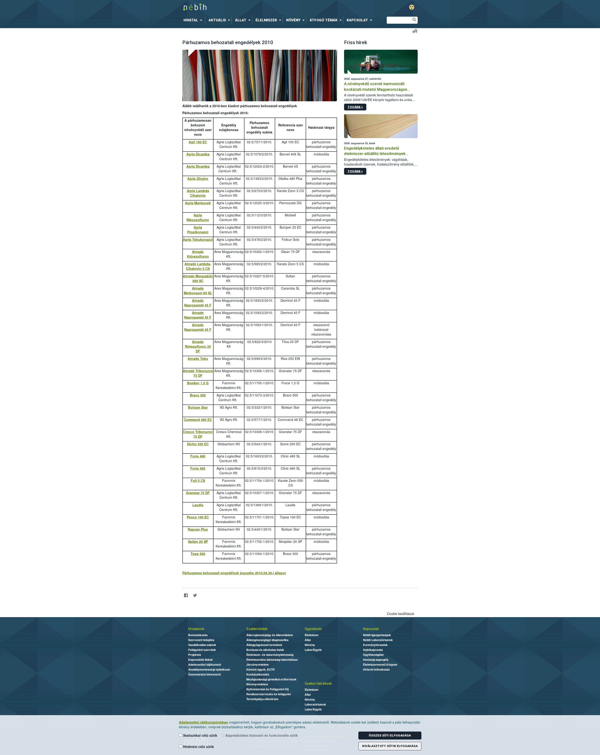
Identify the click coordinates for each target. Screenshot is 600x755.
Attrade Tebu (198, 358)
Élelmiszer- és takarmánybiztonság (269, 655)
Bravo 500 (198, 395)
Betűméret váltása (415, 31)
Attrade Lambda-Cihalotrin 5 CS (197, 266)
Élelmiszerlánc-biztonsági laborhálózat (272, 659)
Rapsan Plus (198, 529)
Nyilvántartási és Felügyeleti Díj (267, 689)
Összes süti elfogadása (390, 735)
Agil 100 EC (198, 142)
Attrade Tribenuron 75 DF (198, 373)
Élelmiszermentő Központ (380, 664)
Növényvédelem (257, 684)
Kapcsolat (371, 629)
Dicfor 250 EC (198, 444)
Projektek (194, 655)
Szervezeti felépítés (201, 640)
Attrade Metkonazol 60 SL (198, 290)
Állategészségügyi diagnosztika (267, 640)
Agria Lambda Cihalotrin (198, 193)
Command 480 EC (198, 419)
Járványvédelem (257, 664)
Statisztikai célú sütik (199, 735)
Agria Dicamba (198, 154)
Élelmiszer (312, 635)
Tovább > (355, 107)
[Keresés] (414, 20)
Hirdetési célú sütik (198, 746)
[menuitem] (193, 20)
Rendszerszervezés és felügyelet (268, 694)
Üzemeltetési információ (204, 674)
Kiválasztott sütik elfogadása (390, 746)
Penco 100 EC (198, 517)
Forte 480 (197, 456)
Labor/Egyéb (313, 650)
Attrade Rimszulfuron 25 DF (198, 346)
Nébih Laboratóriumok (378, 640)
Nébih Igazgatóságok (377, 635)
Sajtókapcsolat (373, 650)
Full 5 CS (198, 480)
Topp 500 (198, 553)
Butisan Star (198, 407)
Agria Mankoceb (198, 202)
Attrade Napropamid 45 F (197, 302)
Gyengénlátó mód (411, 7)
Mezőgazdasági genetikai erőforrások (271, 679)
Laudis (197, 504)
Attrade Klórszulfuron (198, 254)
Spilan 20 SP (198, 541)
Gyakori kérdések (318, 683)
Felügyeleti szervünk (202, 650)
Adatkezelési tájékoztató (204, 664)
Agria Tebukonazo (197, 239)
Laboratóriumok (315, 704)
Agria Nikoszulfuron (198, 217)
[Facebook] (186, 595)
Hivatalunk (196, 629)
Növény (310, 645)
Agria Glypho (197, 178)
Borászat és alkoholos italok (265, 650)
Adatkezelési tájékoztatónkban (203, 722)
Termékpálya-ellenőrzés (262, 699)
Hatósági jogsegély (376, 659)
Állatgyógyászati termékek (264, 645)
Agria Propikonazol (197, 229)
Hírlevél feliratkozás (376, 669)
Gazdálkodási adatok (202, 645)
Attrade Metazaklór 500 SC (198, 278)
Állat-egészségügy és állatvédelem (269, 635)
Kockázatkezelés (257, 674)
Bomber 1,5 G (198, 383)
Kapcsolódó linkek (200, 659)
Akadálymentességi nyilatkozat (209, 669)
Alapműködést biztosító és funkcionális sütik (261, 735)
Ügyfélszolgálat (373, 655)
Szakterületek (256, 629)
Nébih (250, 7)
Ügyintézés (313, 629)
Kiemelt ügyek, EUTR (260, 669)
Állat (308, 640)
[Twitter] (195, 595)
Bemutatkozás (198, 635)
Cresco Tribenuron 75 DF (198, 434)
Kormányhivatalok (375, 645)
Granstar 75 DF (198, 492)
